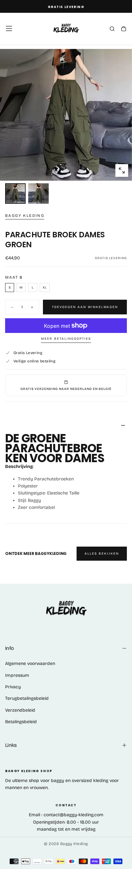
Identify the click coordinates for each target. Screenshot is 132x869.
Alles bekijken (102, 554)
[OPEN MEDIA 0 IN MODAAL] (122, 170)
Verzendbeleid (20, 710)
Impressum (17, 675)
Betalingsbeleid (21, 721)
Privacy (13, 687)
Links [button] (11, 745)
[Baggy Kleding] (66, 608)
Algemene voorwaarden (30, 663)
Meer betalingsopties (66, 339)
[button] (9, 28)
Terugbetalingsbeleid (27, 698)
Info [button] (9, 648)
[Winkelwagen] (123, 29)
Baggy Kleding (24, 215)
